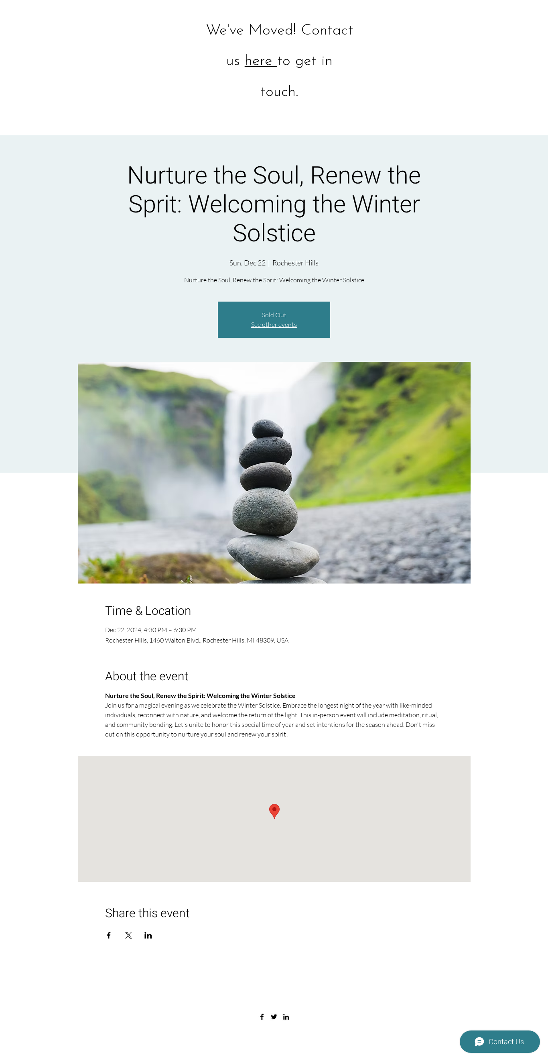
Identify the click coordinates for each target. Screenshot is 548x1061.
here (261, 61)
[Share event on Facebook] (109, 935)
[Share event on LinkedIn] (148, 935)
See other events (274, 324)
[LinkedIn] (286, 1017)
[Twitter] (274, 1017)
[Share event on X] (128, 935)
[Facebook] (262, 1017)
